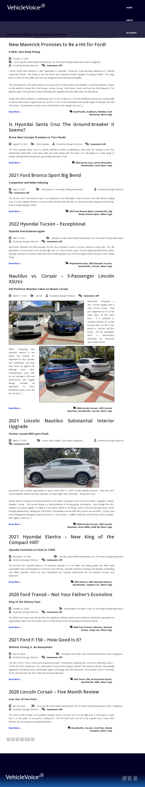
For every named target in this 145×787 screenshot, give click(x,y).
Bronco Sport (93, 214)
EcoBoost (92, 111)
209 (27, 739)
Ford (16, 62)
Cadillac (57, 440)
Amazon (97, 627)
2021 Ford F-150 (82, 679)
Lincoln (63, 238)
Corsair (96, 266)
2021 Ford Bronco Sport (81, 211)
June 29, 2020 (19, 654)
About (129, 20)
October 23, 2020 (21, 608)
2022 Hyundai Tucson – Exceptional (47, 224)
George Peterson (30, 65)
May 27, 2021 (19, 189)
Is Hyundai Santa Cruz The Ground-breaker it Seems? (61, 127)
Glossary (131, 32)
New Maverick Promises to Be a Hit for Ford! (57, 44)
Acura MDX (84, 527)
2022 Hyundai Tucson (100, 263)
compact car (93, 584)
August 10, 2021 (20, 144)
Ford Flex (99, 728)
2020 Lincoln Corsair (87, 408)
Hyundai (23, 62)
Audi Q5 (95, 527)
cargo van (94, 630)
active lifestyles (102, 162)
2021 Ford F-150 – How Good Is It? (45, 640)
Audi (51, 440)
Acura (45, 440)
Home (129, 7)
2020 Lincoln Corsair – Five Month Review (54, 692)
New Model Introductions (39, 62)
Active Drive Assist (101, 679)
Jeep (49, 189)
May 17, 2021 (19, 238)
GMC (79, 654)
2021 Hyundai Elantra (100, 582)
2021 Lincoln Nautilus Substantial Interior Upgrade (61, 423)
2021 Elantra (80, 582)
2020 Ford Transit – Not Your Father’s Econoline (60, 594)
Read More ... (15, 111)
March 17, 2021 (20, 295)
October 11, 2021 (21, 58)
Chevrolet (65, 654)
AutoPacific (79, 111)
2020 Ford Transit (82, 627)
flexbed (102, 111)
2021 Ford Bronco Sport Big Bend (45, 175)
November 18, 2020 (22, 556)
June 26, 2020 (19, 706)
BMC (97, 682)
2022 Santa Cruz (83, 162)
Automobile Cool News (75, 608)
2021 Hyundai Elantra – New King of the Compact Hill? (61, 539)
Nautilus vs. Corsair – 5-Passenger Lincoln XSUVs (61, 279)
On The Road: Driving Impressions (68, 62)
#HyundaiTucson (78, 263)
